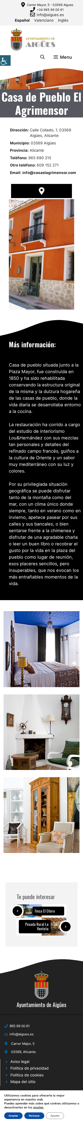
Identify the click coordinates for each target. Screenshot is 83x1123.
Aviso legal (19, 1061)
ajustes (38, 1108)
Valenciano (44, 20)
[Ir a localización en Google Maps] (41, 191)
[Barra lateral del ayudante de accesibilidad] (5, 60)
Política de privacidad (29, 1068)
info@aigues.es (50, 15)
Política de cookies (27, 1075)
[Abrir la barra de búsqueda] (42, 57)
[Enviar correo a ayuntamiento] (33, 14)
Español (22, 20)
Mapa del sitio (22, 1082)
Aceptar (13, 1115)
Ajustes (55, 1115)
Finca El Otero (45, 911)
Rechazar (34, 1115)
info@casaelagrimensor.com (49, 172)
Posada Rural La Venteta (36, 926)
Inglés (63, 20)
